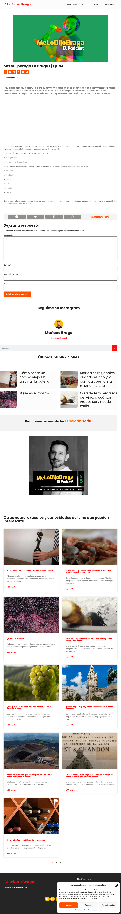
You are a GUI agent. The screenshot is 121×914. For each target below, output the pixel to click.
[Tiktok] (27, 72)
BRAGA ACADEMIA (70, 4)
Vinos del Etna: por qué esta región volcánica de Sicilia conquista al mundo (29, 775)
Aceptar (69, 905)
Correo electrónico (12, 274)
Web (5, 284)
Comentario (9, 235)
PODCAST (85, 4)
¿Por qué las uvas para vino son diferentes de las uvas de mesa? (29, 708)
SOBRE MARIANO (109, 4)
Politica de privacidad (95, 910)
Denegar (88, 905)
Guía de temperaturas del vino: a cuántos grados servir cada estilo (98, 399)
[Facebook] (10, 72)
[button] (116, 885)
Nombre (7, 265)
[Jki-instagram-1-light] (52, 899)
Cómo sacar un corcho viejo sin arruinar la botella (34, 377)
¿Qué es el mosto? (34, 393)
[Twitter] (14, 72)
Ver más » (11, 587)
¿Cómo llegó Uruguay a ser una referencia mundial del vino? (90, 708)
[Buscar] (114, 348)
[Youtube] (23, 72)
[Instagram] (5, 72)
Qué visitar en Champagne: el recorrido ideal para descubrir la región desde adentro (89, 775)
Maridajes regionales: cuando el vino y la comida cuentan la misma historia (98, 379)
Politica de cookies (81, 910)
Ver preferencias (108, 905)
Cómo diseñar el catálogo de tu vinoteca (26, 840)
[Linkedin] (18, 72)
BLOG (96, 4)
